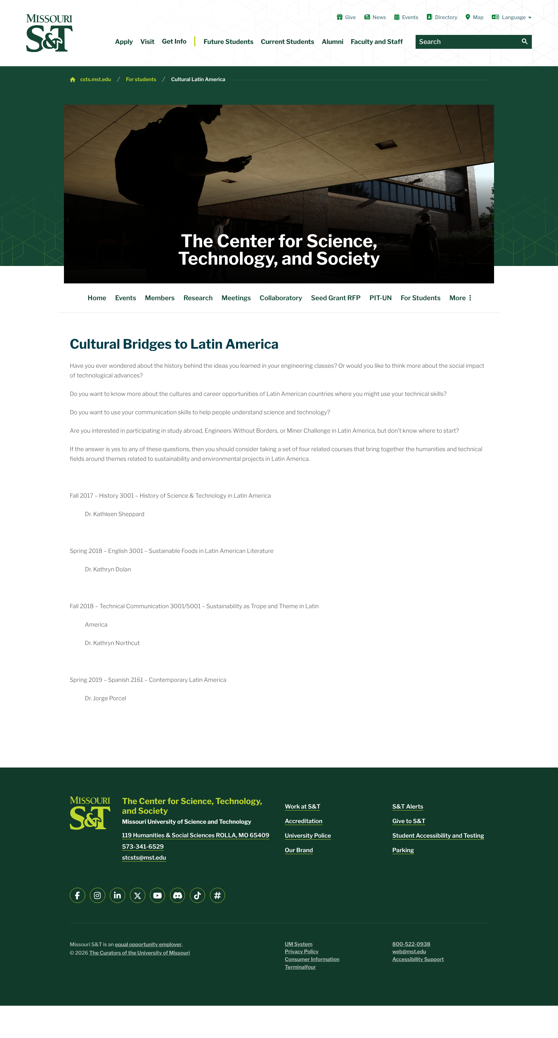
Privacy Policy (302, 951)
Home (97, 298)
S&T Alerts (407, 806)
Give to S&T (408, 821)
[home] (49, 33)
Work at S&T (302, 806)
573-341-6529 (143, 846)
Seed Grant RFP (336, 298)
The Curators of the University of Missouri (139, 953)
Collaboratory (281, 298)
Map (478, 17)
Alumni (332, 42)
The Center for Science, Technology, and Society (279, 250)
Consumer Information (312, 959)
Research (197, 298)
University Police (308, 835)
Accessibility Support (418, 959)
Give (350, 17)
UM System (299, 944)
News (379, 17)
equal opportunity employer (148, 944)
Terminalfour (300, 967)
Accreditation (304, 821)
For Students (421, 298)
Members (160, 298)
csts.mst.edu (95, 79)
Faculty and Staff (377, 42)
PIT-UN (380, 298)
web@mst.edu (409, 951)
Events (410, 17)
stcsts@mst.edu (144, 857)
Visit (147, 42)
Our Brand (299, 850)
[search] (525, 42)
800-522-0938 (411, 944)
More (458, 298)
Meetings (236, 298)
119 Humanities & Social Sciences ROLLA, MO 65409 (195, 835)
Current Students (288, 42)
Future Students (228, 42)
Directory (446, 17)
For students (141, 79)
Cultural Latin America (198, 79)
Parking (403, 850)
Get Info (174, 41)
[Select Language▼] (512, 17)
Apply (124, 42)
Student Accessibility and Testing (438, 835)
